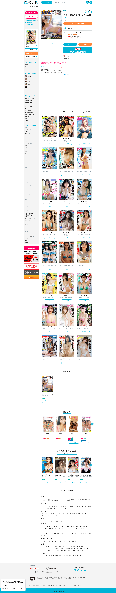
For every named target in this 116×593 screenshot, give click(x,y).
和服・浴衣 (28, 137)
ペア (27, 187)
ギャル (27, 163)
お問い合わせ (80, 585)
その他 (27, 242)
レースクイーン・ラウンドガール (31, 214)
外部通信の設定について (63, 585)
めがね (28, 135)
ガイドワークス (49, 499)
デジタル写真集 (29, 49)
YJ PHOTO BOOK (28, 100)
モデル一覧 (34, 89)
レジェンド (28, 222)
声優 (27, 210)
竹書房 (48, 500)
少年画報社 (44, 500)
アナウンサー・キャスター (31, 216)
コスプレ (28, 129)
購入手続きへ (85, 44)
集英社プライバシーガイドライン (39, 585)
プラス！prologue (28, 108)
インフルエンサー (30, 218)
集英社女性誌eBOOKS (46, 508)
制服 (27, 131)
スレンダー (29, 143)
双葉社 (68, 500)
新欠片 (56, 500)
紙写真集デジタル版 (29, 106)
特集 (26, 68)
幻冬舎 (76, 499)
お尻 (27, 147)
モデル (28, 208)
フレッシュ (28, 157)
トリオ (27, 189)
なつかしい (28, 175)
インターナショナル (30, 161)
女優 (27, 206)
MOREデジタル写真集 (75, 506)
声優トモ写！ (27, 116)
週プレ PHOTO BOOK (29, 98)
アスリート (28, 226)
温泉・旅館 (28, 196)
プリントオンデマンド (29, 114)
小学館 (88, 499)
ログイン (31, 16)
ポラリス (26, 118)
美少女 (28, 169)
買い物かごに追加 (70, 44)
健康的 (28, 155)
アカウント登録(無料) (31, 12)
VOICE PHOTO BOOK (29, 112)
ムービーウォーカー (74, 500)
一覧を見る (87, 111)
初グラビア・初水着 (30, 236)
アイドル (28, 204)
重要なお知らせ (31, 248)
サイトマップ (86, 585)
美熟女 (28, 173)
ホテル (27, 194)
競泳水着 (28, 133)
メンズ (28, 238)
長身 (27, 153)
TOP (24, 6)
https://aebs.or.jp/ (40, 579)
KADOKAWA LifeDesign (65, 499)
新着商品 (26, 64)
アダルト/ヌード (28, 228)
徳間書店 (53, 500)
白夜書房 (64, 500)
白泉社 (60, 500)
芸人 (27, 224)
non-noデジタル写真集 (86, 506)
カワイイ (28, 177)
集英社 (79, 499)
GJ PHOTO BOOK (28, 102)
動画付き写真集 (28, 110)
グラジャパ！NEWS (30, 56)
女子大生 (28, 212)
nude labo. (27, 120)
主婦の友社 (84, 499)
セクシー (28, 180)
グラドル (28, 201)
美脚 (27, 151)
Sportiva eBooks (28, 104)
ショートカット (29, 149)
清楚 (27, 182)
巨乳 (27, 145)
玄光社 (72, 499)
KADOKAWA (56, 499)
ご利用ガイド (29, 22)
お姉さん (28, 171)
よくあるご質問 (29, 24)
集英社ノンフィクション (57, 508)
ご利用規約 (29, 585)
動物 (27, 240)
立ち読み (52, 43)
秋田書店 (43, 499)
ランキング (27, 66)
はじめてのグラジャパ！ (31, 20)
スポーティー (29, 159)
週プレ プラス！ (29, 53)
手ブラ (28, 234)
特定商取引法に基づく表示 (52, 585)
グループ (28, 192)
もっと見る (87, 372)
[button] (92, 424)
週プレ (28, 6)
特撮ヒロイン (29, 220)
